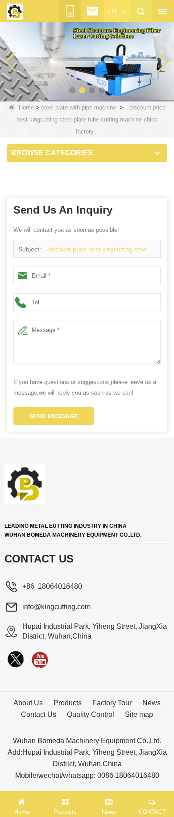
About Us (28, 703)
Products (68, 703)
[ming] (40, 659)
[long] (16, 659)
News (151, 703)
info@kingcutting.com (56, 607)
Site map (139, 714)
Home (26, 107)
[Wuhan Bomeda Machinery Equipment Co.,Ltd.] (15, 12)
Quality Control (90, 714)
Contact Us (38, 714)
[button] (72, 90)
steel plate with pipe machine (78, 107)
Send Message (54, 416)
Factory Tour (112, 703)
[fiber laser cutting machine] (87, 61)
